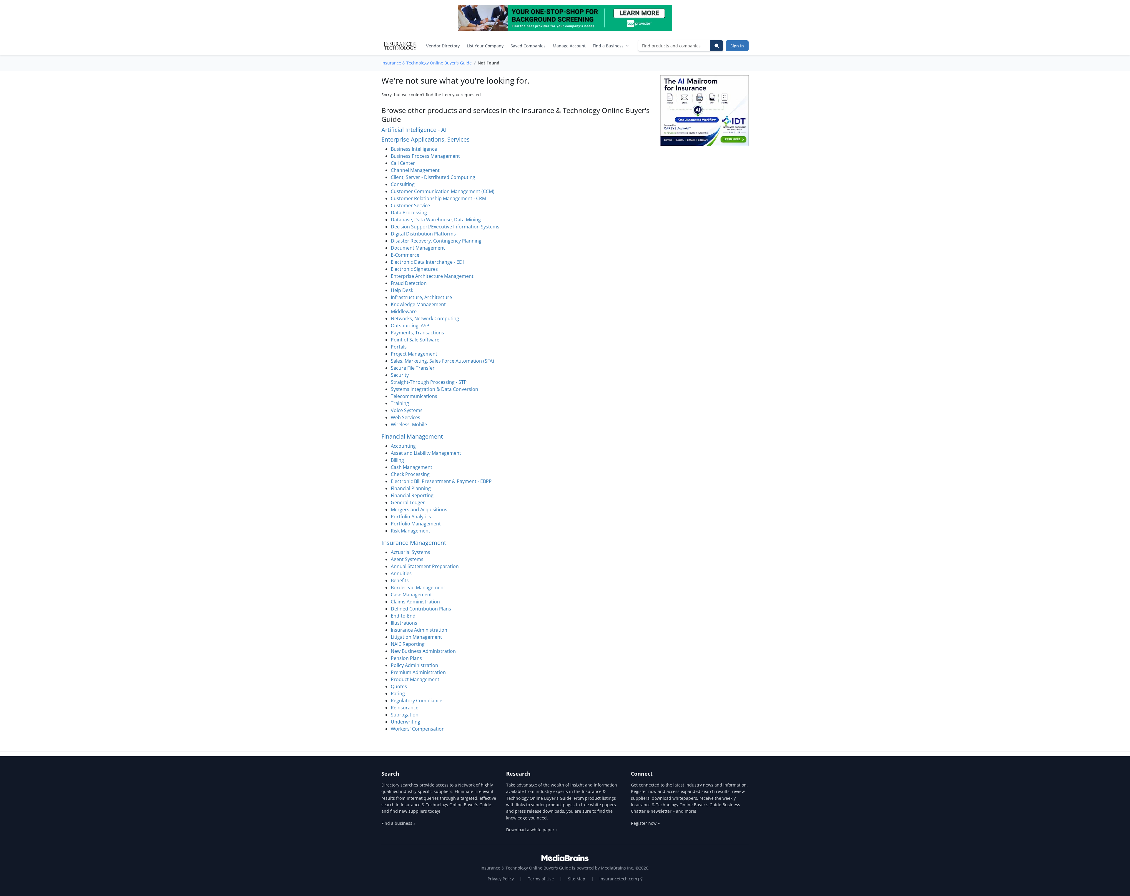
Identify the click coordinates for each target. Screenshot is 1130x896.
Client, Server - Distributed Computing (433, 177)
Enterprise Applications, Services (425, 139)
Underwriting (405, 722)
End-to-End (403, 616)
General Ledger (408, 502)
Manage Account (569, 46)
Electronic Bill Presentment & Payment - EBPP (441, 481)
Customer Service (410, 205)
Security (400, 375)
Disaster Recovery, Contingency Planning (436, 241)
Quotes (399, 686)
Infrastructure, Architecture (421, 297)
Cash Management (411, 467)
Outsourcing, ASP (410, 325)
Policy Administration (414, 665)
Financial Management (412, 436)
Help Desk (402, 290)
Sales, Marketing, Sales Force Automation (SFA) (442, 361)
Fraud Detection (409, 283)
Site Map (576, 879)
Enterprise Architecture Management (432, 276)
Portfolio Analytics (411, 516)
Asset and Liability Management (426, 453)
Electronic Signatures (414, 269)
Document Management (418, 248)
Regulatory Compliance (416, 700)
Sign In (737, 46)
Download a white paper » (532, 829)
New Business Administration (423, 651)
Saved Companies (528, 46)
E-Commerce (405, 255)
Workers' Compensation (418, 729)
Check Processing (410, 474)
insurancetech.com (618, 879)
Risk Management (410, 530)
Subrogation (404, 714)
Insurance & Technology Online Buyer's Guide (426, 63)
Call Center (403, 163)
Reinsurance (404, 707)
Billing (397, 460)
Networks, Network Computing (425, 318)
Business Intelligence (414, 149)
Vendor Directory (443, 46)
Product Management (415, 679)
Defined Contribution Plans (421, 608)
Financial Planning (411, 488)
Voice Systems (407, 410)
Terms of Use (541, 879)
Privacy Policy (501, 879)
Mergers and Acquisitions (419, 509)
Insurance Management (413, 543)
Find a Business (608, 46)
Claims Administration (415, 601)
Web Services (405, 417)
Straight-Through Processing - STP (429, 382)
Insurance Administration (419, 630)
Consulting (403, 184)
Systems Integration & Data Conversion (434, 389)
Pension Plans (406, 658)
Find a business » (398, 823)
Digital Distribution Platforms (423, 233)
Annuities (401, 573)
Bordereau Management (418, 587)
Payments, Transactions (417, 332)
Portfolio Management (416, 523)
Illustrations (404, 623)
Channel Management (415, 170)
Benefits (400, 580)
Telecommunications (414, 396)
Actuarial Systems (410, 552)
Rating (398, 693)
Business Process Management (425, 156)
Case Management (411, 594)
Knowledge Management (418, 304)
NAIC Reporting (408, 644)
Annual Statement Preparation (425, 566)
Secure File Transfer (413, 368)
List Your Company (485, 46)
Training (400, 403)
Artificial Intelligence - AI (414, 130)
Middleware (404, 311)
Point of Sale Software (415, 339)
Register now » (645, 823)
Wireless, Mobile (409, 424)
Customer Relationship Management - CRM (438, 198)
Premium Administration (418, 672)
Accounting (403, 446)
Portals (399, 347)
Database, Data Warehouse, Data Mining (436, 219)
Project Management (414, 354)
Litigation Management (416, 637)
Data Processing (409, 212)
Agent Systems (407, 559)
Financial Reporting (412, 495)
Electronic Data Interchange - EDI (427, 262)
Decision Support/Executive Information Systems (445, 226)
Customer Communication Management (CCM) (442, 191)
